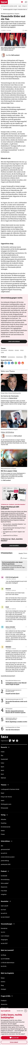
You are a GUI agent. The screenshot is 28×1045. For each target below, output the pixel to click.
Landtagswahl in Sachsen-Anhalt (10, 789)
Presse (3, 834)
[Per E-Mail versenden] (2, 363)
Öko (2, 755)
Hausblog (3, 823)
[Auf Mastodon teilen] (5, 363)
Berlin (2, 770)
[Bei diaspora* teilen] (19, 363)
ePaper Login (4, 1008)
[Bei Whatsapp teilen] (16, 363)
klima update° (5, 883)
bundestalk (4, 876)
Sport (2, 766)
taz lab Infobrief (5, 917)
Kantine (3, 981)
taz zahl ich (4, 853)
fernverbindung (5, 879)
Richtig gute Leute (6, 804)
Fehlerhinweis (19, 357)
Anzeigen (3, 989)
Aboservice (4, 1004)
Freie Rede (4, 890)
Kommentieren (11, 357)
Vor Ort (3, 932)
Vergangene (4, 939)
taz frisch (3, 909)
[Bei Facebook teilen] (12, 363)
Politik (2, 752)
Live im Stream (5, 936)
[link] (9, 6)
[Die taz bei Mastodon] (10, 741)
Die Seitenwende (5, 827)
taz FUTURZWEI (5, 959)
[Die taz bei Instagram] (17, 741)
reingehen (3, 894)
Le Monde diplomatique (7, 962)
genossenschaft (5, 849)
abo (2, 845)
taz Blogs (3, 955)
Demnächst (4, 928)
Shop (2, 985)
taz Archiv (3, 966)
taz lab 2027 (4, 943)
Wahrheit (3, 778)
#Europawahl (4, 350)
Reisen (3, 978)
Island (2, 800)
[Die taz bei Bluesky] (13, 741)
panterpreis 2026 (5, 864)
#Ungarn (17, 350)
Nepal (2, 793)
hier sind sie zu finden (8, 569)
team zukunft (4, 906)
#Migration (11, 350)
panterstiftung (5, 860)
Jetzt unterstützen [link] (14, 341)
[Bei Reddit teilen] (23, 363)
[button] (26, 2)
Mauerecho (4, 887)
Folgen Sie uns (4, 740)
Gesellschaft (4, 759)
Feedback (3, 1000)
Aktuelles (3, 819)
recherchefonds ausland (7, 857)
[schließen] (25, 1010)
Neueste (21, 553)
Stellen (3, 830)
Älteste (25, 553)
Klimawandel (4, 808)
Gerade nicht (20, 1010)
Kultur (2, 763)
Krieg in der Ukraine (6, 796)
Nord (2, 774)
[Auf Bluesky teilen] (9, 363)
